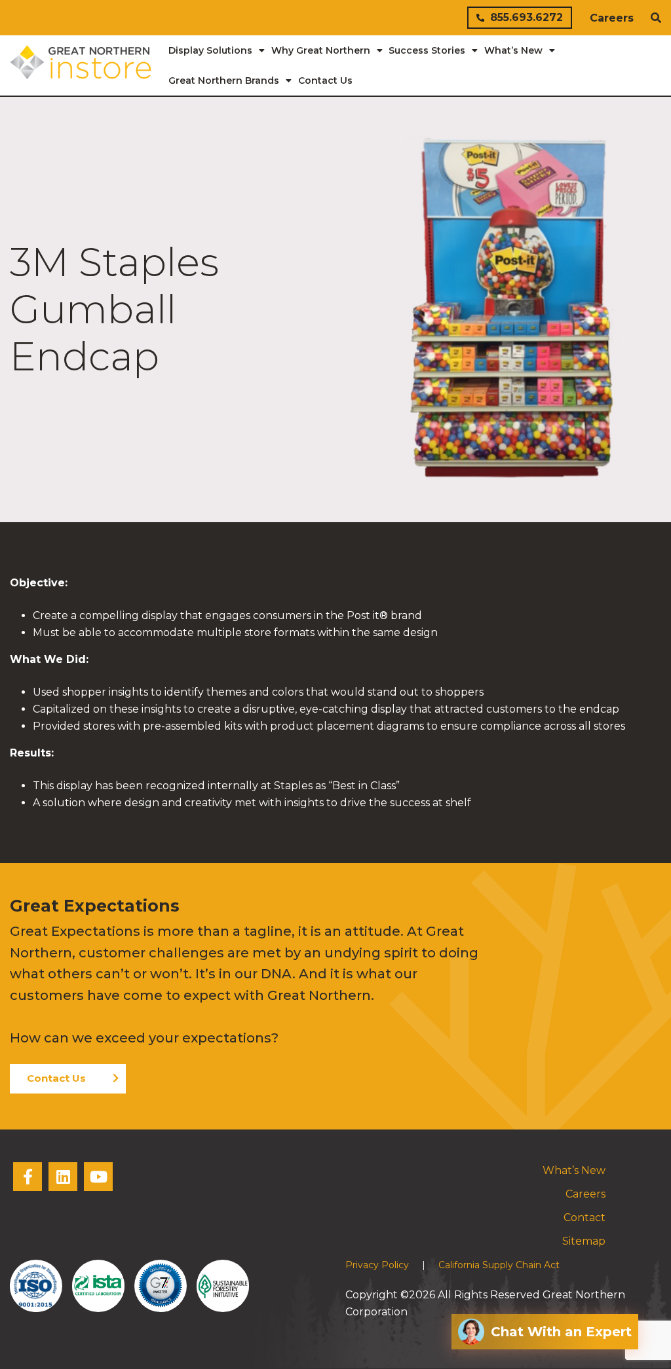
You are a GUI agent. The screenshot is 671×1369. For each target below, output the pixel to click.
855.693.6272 (526, 17)
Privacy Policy (377, 1265)
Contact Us (56, 1078)
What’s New (574, 1170)
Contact (584, 1217)
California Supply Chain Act (499, 1265)
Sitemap (583, 1241)
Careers (612, 18)
